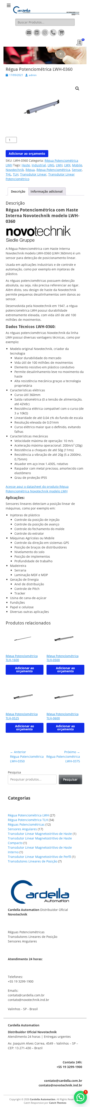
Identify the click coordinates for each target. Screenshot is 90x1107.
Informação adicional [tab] (46, 191)
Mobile (77, 165)
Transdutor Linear (33, 174)
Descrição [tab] (18, 191)
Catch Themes (57, 1102)
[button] (77, 88)
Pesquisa (14, 772)
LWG (51, 165)
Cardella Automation (42, 1099)
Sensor (77, 170)
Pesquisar (70, 779)
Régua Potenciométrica (53, 170)
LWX (67, 165)
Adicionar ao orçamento (27, 153)
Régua (30, 170)
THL (8, 174)
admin (32, 75)
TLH (15, 174)
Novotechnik (15, 170)
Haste (26, 165)
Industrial (39, 165)
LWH (59, 165)
